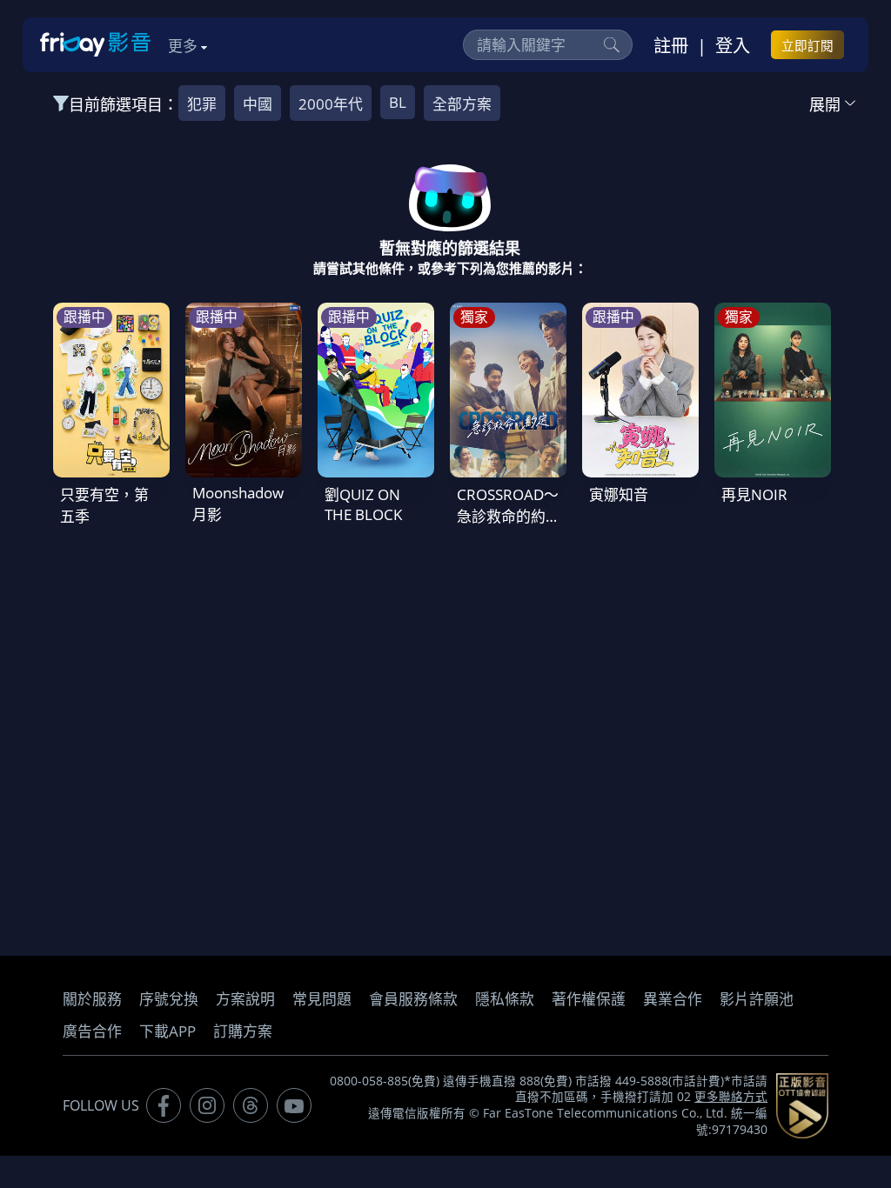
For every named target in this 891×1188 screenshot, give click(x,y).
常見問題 (322, 999)
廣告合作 (92, 1031)
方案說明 (245, 999)
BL (397, 102)
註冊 (670, 45)
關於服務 (92, 999)
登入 (732, 45)
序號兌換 (168, 999)
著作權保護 (589, 999)
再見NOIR (754, 494)
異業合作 (672, 999)
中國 (257, 104)
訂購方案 (242, 1031)
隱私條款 (504, 999)
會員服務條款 (413, 999)
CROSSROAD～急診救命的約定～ (508, 516)
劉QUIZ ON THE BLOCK (363, 504)
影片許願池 (757, 999)
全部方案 (462, 104)
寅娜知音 (618, 494)
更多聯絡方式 (730, 1097)
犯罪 (202, 104)
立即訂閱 (807, 45)
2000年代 (330, 104)
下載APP (167, 1031)
